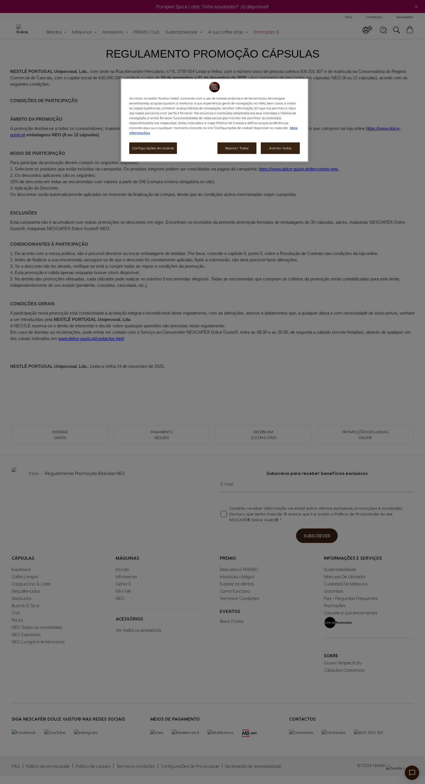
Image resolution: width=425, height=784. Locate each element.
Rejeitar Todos (237, 148)
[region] (214, 120)
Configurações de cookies (153, 148)
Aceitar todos (280, 148)
